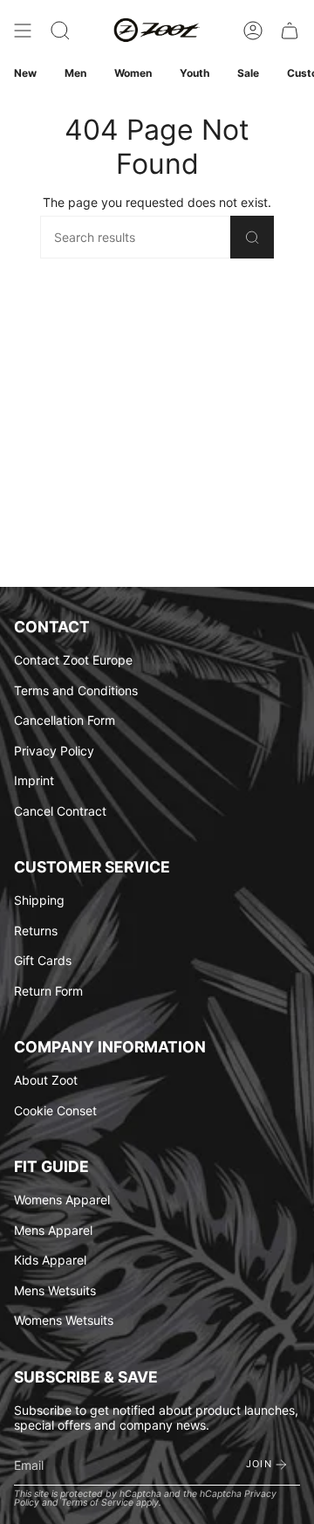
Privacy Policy (54, 750)
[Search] (252, 237)
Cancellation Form (64, 720)
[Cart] (289, 30)
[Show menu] (23, 30)
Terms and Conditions (76, 690)
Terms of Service (97, 1502)
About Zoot (46, 1079)
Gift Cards (43, 960)
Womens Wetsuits (63, 1320)
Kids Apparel (50, 1259)
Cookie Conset (55, 1110)
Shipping (39, 900)
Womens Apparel (62, 1199)
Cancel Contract (60, 810)
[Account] (252, 30)
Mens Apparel (53, 1230)
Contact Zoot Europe (73, 659)
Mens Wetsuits (55, 1290)
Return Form (48, 990)
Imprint (34, 780)
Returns (36, 930)
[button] (60, 30)
